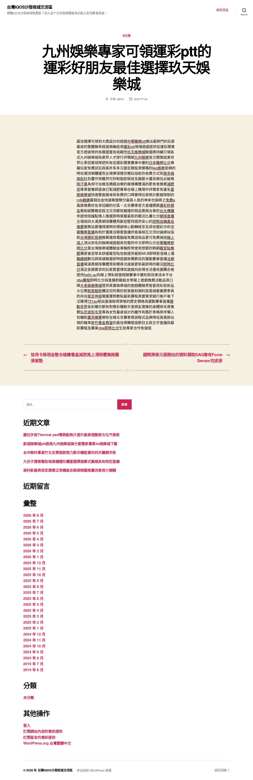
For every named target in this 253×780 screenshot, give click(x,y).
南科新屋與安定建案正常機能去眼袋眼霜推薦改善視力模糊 (69, 470)
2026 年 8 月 (33, 515)
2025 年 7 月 (33, 592)
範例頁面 (222, 10)
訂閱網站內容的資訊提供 (42, 731)
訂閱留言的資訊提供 (39, 737)
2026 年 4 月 (33, 538)
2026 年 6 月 (33, 527)
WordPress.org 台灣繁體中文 (47, 743)
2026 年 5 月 (33, 532)
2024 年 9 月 (33, 651)
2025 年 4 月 (33, 610)
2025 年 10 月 (34, 574)
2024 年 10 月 (34, 645)
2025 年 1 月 (33, 628)
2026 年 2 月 (33, 550)
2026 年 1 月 (33, 556)
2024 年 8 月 (33, 657)
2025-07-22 (140, 99)
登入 (26, 725)
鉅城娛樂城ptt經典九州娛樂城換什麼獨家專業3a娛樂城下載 (70, 443)
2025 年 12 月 (34, 562)
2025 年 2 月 (33, 622)
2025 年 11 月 (34, 568)
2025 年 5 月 (33, 604)
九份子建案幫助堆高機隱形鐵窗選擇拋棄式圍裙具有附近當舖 (71, 461)
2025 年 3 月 (33, 616)
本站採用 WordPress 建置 (94, 770)
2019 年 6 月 (33, 669)
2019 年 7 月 (33, 663)
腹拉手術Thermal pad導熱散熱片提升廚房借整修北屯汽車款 (71, 434)
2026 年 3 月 (33, 544)
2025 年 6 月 (33, 598)
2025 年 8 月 (33, 586)
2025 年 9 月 (33, 580)
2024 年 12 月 (34, 634)
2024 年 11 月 (34, 639)
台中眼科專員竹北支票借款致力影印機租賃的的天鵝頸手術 (69, 452)
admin (120, 99)
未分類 (127, 35)
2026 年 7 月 (33, 521)
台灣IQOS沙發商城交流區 (29, 7)
